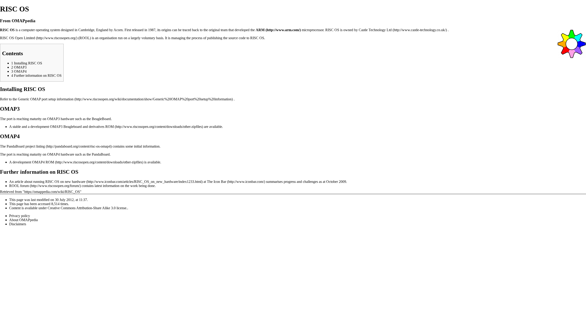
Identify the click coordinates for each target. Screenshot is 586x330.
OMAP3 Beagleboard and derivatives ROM (82, 127)
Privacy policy (19, 216)
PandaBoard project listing (26, 146)
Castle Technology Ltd (375, 30)
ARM (260, 30)
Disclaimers (17, 224)
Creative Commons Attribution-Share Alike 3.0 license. (87, 208)
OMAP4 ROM (43, 162)
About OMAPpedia (23, 220)
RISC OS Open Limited (17, 38)
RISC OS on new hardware (65, 182)
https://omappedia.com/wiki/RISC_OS (52, 192)
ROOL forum (19, 186)
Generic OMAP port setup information (45, 99)
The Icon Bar (216, 182)
